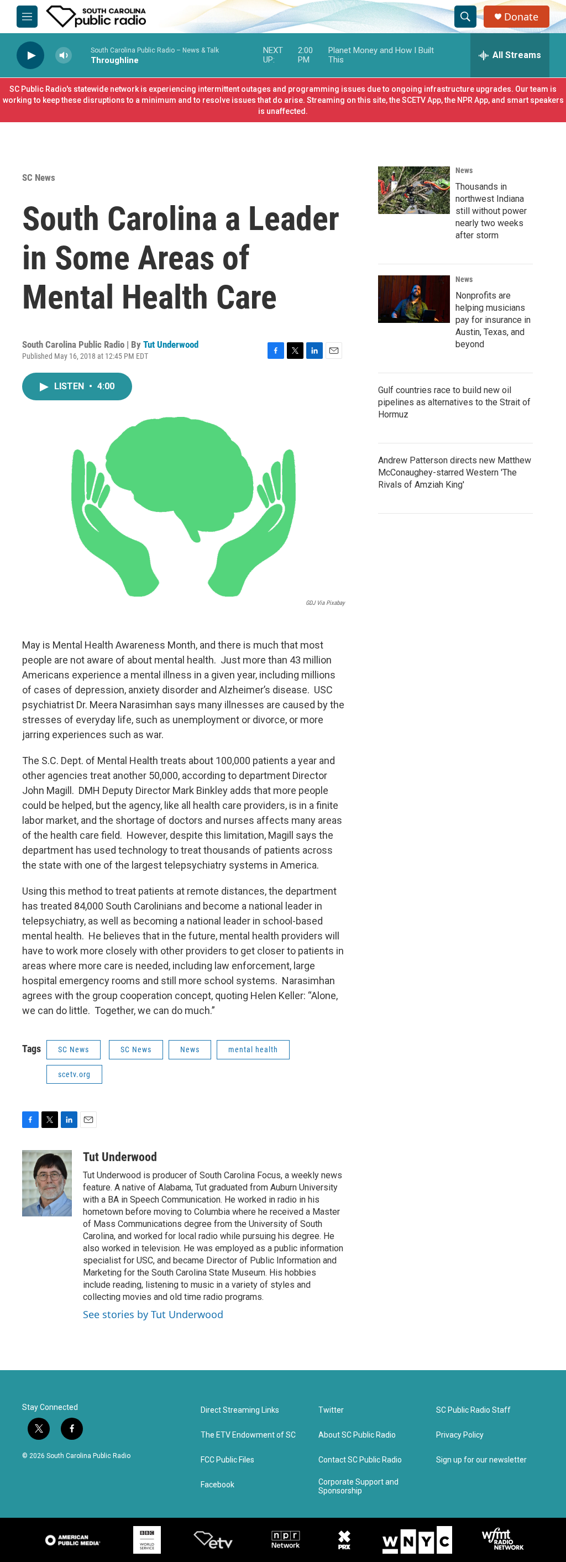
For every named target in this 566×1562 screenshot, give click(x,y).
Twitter (331, 1410)
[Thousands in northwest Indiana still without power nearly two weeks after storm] (414, 190)
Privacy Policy (460, 1435)
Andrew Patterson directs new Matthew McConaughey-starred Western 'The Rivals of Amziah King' (454, 472)
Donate (521, 17)
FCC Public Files (227, 1460)
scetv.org (74, 1074)
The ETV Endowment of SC (248, 1435)
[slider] (81, 55)
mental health (253, 1049)
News (190, 1049)
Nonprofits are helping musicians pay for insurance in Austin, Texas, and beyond (493, 319)
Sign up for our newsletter (481, 1460)
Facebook (217, 1485)
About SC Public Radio (357, 1435)
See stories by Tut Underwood (153, 1314)
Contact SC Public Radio (360, 1460)
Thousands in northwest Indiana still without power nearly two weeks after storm (491, 211)
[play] (30, 55)
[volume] (63, 55)
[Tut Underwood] (47, 1183)
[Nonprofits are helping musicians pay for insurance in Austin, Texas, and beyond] (414, 299)
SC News (38, 177)
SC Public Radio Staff (473, 1410)
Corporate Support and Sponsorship (358, 1486)
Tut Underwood (170, 344)
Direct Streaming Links (240, 1410)
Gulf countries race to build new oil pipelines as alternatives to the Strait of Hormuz (454, 402)
